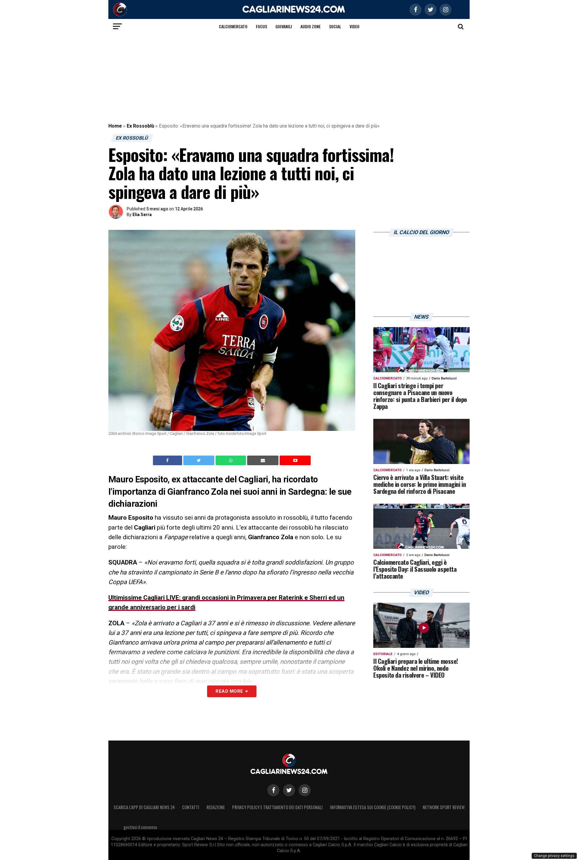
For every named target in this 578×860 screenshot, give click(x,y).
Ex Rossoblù (140, 126)
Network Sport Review (444, 807)
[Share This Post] (231, 460)
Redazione (216, 807)
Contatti (190, 807)
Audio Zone (310, 26)
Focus (261, 26)
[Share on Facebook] (168, 460)
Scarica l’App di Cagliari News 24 (144, 807)
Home (115, 126)
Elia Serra (142, 214)
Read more (229, 691)
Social (335, 26)
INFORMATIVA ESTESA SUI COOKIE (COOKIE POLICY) (372, 807)
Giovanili (283, 26)
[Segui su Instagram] (305, 790)
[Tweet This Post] (199, 460)
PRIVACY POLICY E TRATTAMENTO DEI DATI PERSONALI (277, 807)
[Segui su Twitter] (289, 790)
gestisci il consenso (140, 827)
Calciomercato (233, 26)
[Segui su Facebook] (273, 790)
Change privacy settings (554, 856)
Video (354, 26)
